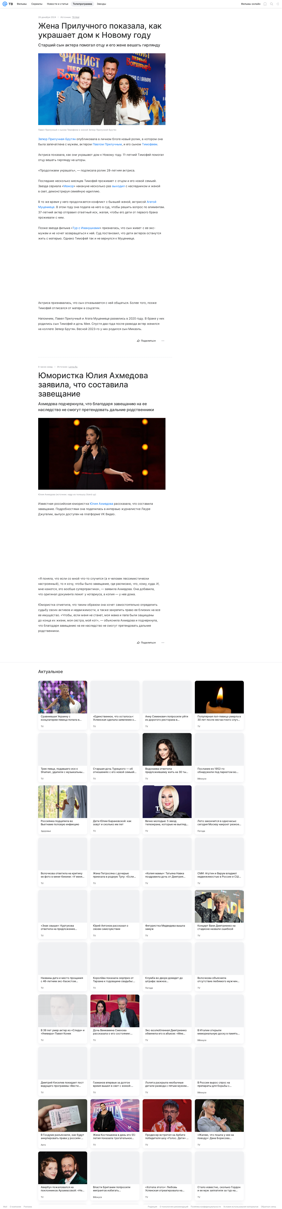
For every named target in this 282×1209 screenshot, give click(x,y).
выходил (118, 186)
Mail (5, 1206)
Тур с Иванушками (86, 228)
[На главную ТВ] (10, 4)
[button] (101, 89)
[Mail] (5, 4)
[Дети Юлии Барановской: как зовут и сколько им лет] (114, 809)
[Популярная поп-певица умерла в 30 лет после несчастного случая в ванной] (219, 705)
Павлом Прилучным (107, 144)
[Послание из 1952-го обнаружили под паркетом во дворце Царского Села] (219, 757)
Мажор (68, 186)
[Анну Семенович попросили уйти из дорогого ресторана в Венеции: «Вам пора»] (167, 705)
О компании (15, 1206)
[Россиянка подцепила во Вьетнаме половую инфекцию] (62, 809)
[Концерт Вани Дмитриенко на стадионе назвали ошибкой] (219, 914)
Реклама (28, 1206)
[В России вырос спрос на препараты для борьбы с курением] (219, 1071)
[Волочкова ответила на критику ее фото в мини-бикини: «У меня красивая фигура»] (62, 862)
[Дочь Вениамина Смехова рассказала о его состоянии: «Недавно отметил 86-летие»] (114, 1019)
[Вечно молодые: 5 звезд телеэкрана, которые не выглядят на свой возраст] (167, 809)
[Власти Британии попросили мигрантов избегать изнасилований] (114, 1176)
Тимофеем (149, 144)
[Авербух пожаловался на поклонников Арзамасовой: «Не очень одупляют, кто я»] (62, 1176)
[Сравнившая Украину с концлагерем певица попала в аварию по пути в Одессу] (62, 705)
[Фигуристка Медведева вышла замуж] (167, 914)
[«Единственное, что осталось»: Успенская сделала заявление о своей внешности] (114, 705)
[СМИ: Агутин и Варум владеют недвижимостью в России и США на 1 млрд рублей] (219, 862)
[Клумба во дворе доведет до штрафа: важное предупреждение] (167, 966)
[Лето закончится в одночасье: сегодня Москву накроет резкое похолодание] (219, 809)
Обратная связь (268, 1206)
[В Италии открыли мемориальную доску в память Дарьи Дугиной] (219, 1019)
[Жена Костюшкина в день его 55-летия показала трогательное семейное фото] (114, 1123)
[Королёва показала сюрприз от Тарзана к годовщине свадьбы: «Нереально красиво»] (114, 966)
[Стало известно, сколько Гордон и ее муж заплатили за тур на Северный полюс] (219, 1176)
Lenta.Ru (73, 366)
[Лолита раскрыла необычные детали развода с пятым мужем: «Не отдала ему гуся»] (167, 1071)
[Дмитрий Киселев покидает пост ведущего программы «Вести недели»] (62, 1071)
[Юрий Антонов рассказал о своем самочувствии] (114, 914)
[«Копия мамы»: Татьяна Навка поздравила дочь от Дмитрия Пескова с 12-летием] (167, 862)
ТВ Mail (75, 17)
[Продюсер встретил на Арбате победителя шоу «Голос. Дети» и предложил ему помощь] (167, 1123)
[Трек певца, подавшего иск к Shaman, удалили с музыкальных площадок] (62, 757)
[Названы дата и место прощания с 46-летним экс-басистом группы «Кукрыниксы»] (62, 966)
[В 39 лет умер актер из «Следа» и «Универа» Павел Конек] (62, 1019)
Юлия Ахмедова (101, 503)
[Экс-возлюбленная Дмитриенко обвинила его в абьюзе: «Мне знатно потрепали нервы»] (167, 1019)
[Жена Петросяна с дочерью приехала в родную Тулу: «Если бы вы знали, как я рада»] (114, 862)
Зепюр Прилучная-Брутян (57, 139)
